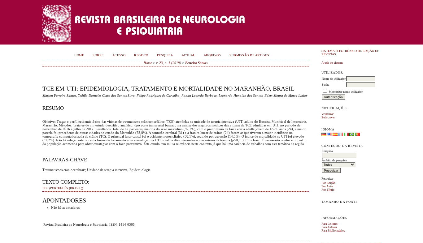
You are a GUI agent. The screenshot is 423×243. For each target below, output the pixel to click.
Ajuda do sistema (332, 62)
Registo (141, 55)
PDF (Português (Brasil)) (62, 188)
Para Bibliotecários (333, 230)
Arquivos (212, 55)
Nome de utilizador (334, 78)
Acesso (118, 55)
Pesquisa (165, 55)
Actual (188, 55)
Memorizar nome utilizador (346, 91)
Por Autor (327, 186)
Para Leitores (329, 223)
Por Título (327, 189)
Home (79, 55)
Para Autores (329, 227)
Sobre (98, 55)
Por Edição (328, 183)
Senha (325, 84)
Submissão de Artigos (249, 55)
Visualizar (327, 114)
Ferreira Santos (196, 63)
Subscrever (328, 117)
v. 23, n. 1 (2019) (168, 63)
